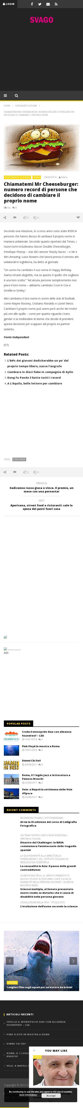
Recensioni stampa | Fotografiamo (41, 818)
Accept (51, 1095)
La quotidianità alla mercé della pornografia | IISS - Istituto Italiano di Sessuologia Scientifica (44, 859)
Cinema (12, 982)
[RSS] (56, 4)
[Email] (48, 4)
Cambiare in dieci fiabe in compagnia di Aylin (40, 372)
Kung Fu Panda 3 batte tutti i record (34, 377)
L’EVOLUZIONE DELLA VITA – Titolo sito (42, 902)
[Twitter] (40, 4)
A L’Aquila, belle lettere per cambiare (34, 383)
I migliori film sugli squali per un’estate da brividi (39, 987)
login (10, 4)
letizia (64, 177)
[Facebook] (32, 4)
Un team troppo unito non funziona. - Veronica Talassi (44, 837)
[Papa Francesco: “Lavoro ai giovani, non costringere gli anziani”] (56, 1070)
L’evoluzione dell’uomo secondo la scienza (49, 906)
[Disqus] (41, 574)
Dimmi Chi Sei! (31, 760)
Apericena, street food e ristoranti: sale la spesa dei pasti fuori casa (41, 505)
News (37, 177)
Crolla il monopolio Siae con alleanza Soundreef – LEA (36, 1023)
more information (28, 1094)
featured (19, 459)
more (78, 217)
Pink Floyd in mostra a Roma (41, 746)
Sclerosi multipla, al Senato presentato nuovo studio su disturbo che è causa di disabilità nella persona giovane (47, 892)
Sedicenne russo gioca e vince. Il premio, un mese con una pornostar (42, 488)
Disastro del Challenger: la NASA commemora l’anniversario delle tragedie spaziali (48, 846)
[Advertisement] (41, 58)
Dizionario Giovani (17, 177)
